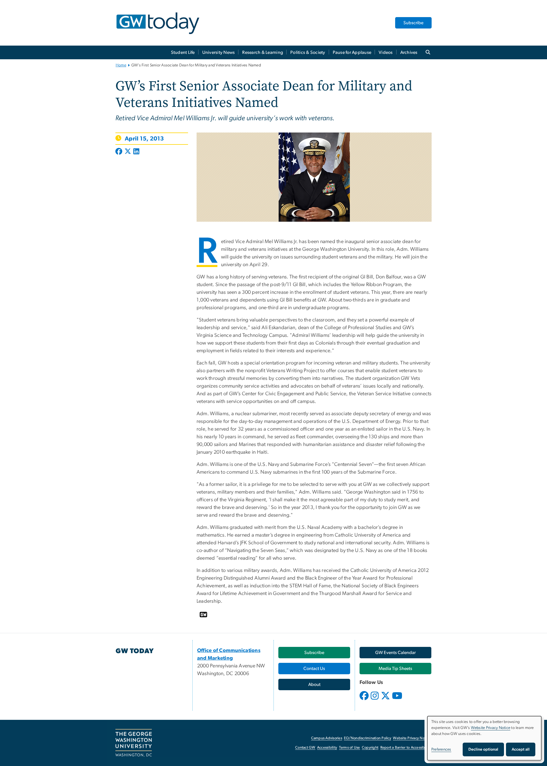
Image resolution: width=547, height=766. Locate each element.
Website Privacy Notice (412, 738)
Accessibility (327, 747)
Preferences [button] (441, 749)
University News (218, 52)
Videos (386, 52)
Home (121, 65)
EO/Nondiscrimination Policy (367, 738)
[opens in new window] (365, 700)
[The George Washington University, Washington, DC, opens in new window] (133, 743)
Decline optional (483, 749)
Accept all (521, 749)
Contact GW (305, 747)
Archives (409, 52)
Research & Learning (262, 52)
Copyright (370, 747)
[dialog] (484, 738)
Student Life (183, 52)
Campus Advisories (326, 738)
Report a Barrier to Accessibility (405, 747)
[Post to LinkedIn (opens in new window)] (136, 151)
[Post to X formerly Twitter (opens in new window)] (127, 151)
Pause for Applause (352, 52)
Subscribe (413, 23)
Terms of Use (349, 747)
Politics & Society (307, 52)
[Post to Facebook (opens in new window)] (119, 151)
